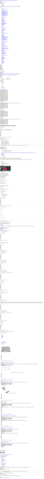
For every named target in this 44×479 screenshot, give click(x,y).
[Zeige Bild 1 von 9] (0, 102)
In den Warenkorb (2, 147)
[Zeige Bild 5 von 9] (3, 102)
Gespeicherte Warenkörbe (17, 73)
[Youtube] (1, 452)
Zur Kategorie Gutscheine (4, 41)
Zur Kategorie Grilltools (4, 17)
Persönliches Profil (5, 73)
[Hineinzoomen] (4, 110)
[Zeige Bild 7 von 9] (4, 102)
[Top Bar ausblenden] (1, 1)
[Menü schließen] (3, 71)
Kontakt (2, 458)
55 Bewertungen (2, 138)
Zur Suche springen (8, 0)
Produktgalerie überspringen (4, 342)
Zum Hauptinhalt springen (3, 0)
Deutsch (3, 4)
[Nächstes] (1, 64)
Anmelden (1, 72)
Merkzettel (13, 73)
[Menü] (1, 66)
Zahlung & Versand (4, 460)
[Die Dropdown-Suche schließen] (9, 78)
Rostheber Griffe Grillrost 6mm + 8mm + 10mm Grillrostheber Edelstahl (9, 415)
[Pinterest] (2, 452)
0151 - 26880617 (10, 454)
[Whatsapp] (4, 452)
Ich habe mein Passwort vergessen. (4, 228)
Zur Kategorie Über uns (4, 55)
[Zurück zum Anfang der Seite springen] (1, 477)
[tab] (19, 152)
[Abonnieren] (8, 469)
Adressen (8, 73)
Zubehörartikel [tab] (4, 341)
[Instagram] (3, 452)
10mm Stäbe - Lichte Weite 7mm (5, 144)
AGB (2, 463)
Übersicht (1, 73)
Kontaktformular (5, 455)
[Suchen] (1, 68)
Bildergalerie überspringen (3, 89)
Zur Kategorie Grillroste (4, 9)
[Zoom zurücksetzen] (2, 110)
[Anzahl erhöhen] (5, 146)
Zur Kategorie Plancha (4, 27)
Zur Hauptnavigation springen (14, 0)
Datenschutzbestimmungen (6, 471)
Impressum (3, 459)
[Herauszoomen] (1, 110)
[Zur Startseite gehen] (2, 2)
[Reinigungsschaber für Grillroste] (4, 91)
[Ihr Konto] (1, 70)
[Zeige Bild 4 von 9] (2, 102)
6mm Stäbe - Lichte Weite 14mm (5, 141)
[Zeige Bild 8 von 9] (5, 102)
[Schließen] (0, 478)
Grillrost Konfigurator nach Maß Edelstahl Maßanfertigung (7, 362)
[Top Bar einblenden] (1, 76)
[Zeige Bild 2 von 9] (1, 102)
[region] (22, 107)
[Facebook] (0, 452)
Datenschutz (3, 464)
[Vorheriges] (1, 7)
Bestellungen (10, 73)
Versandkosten (12, 475)
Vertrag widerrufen (2, 456)
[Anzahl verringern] (1, 146)
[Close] (1, 77)
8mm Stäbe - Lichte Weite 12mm (5, 143)
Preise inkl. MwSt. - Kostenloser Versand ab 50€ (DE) (6, 129)
